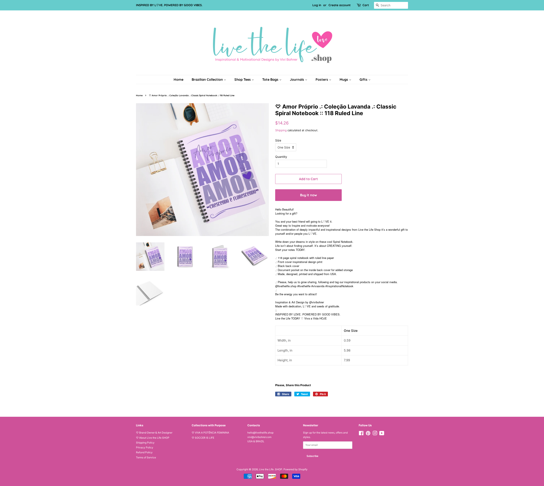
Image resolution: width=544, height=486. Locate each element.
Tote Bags (270, 79)
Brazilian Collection (208, 79)
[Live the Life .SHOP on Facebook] (361, 434)
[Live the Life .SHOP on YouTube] (381, 434)
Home (178, 79)
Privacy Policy (144, 447)
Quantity (281, 156)
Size (278, 140)
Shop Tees (243, 79)
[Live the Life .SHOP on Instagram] (375, 434)
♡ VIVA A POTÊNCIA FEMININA (210, 432)
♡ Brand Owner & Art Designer (154, 432)
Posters (322, 79)
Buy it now (308, 195)
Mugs (344, 79)
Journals (297, 79)
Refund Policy (144, 452)
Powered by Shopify (295, 469)
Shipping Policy (145, 442)
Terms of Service (146, 457)
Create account (340, 5)
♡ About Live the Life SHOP (152, 437)
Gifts (364, 79)
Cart (366, 5)
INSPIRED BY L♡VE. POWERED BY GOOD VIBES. (169, 5)
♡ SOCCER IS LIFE (203, 437)
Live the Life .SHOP (270, 469)
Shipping (281, 130)
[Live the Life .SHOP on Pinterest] (368, 434)
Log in (316, 5)
